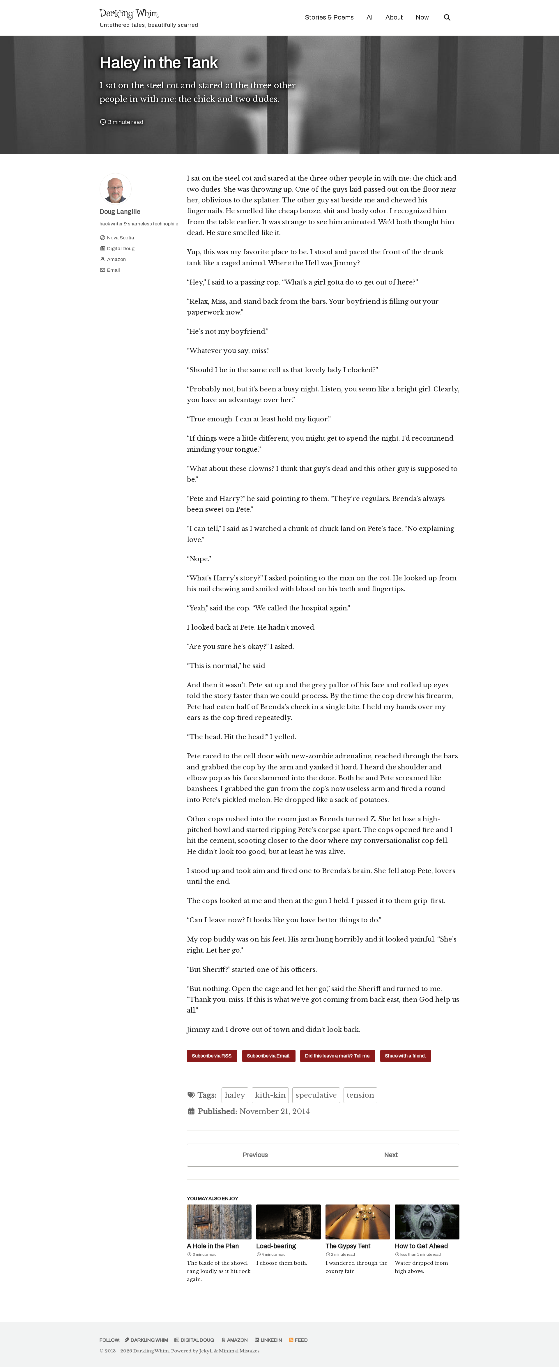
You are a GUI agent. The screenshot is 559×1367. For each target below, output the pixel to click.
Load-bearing (276, 1246)
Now (422, 17)
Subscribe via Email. (269, 1055)
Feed (301, 1340)
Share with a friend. (405, 1055)
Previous (255, 1154)
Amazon (237, 1340)
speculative (316, 1095)
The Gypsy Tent (348, 1246)
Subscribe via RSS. (212, 1055)
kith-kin (270, 1095)
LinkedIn (271, 1340)
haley (235, 1095)
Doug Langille (120, 211)
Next (391, 1154)
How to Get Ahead (421, 1246)
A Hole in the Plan (213, 1246)
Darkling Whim (149, 17)
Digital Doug (197, 1340)
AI (370, 17)
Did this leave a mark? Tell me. (338, 1055)
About (394, 17)
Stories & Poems (329, 17)
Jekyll (206, 1351)
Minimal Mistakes (239, 1351)
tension (360, 1095)
